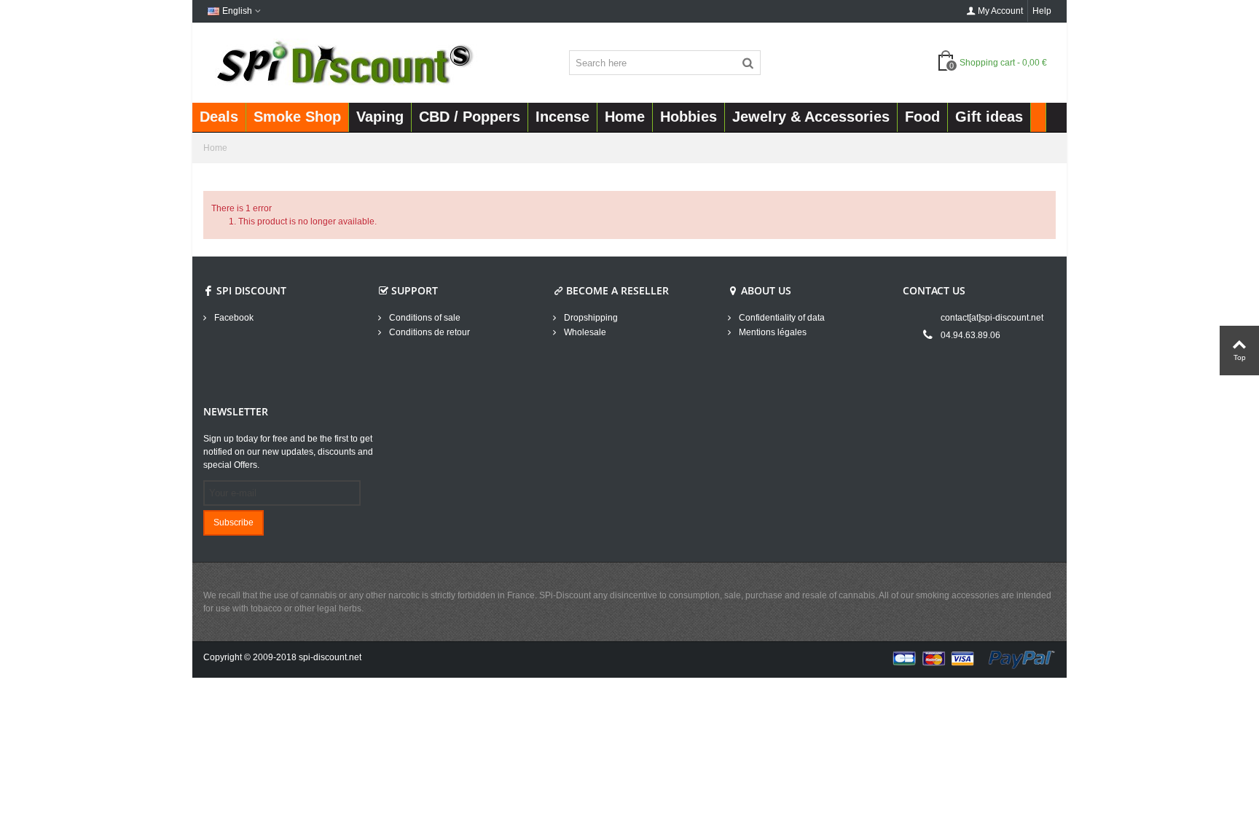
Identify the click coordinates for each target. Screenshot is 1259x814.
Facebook (233, 318)
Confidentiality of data (781, 318)
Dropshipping (590, 318)
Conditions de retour (428, 332)
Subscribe (233, 522)
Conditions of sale (423, 318)
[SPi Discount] (343, 62)
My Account (1000, 11)
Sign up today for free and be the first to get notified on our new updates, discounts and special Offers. (288, 452)
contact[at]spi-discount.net (992, 318)
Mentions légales (772, 332)
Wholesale (584, 332)
